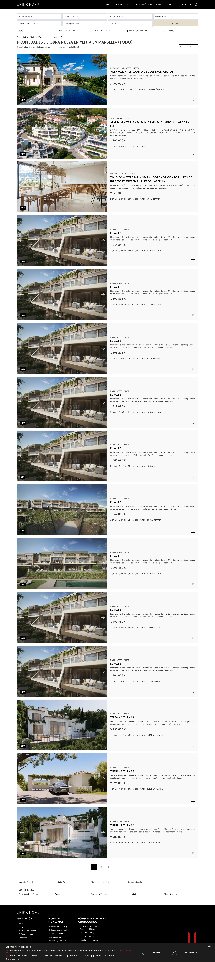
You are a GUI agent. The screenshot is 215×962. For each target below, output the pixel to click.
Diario (170, 4)
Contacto (184, 4)
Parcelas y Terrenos (99, 894)
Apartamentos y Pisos (28, 894)
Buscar (175, 23)
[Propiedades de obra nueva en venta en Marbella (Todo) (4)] (121, 867)
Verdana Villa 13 (122, 771)
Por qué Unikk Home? (149, 4)
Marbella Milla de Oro (100, 882)
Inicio (109, 4)
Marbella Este (61, 882)
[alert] (107, 952)
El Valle (115, 233)
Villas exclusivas (56, 934)
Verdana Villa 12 (122, 825)
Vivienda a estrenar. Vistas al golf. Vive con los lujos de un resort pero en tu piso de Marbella (151, 179)
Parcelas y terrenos (57, 941)
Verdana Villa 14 (122, 717)
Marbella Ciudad (26, 882)
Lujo (21, 30)
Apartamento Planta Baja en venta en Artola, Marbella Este (149, 124)
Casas (57, 894)
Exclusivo (170, 30)
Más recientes (187, 46)
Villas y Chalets (170, 894)
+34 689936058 (87, 936)
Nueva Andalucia (134, 882)
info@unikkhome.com (89, 940)
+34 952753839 (87, 933)
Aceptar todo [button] (157, 953)
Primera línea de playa (65, 30)
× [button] (212, 946)
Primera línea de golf (101, 30)
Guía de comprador (27, 934)
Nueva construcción (138, 30)
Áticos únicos (55, 937)
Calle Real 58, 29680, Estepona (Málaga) (89, 927)
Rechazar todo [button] (191, 953)
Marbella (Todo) (37, 37)
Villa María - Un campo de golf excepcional (141, 72)
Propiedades (124, 4)
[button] (71, 959)
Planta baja (132, 894)
